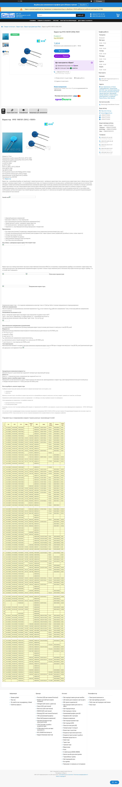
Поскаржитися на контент (66, 774)
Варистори (19, 26)
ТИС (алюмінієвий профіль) (45, 716)
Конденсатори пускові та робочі (73, 735)
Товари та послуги (44, 20)
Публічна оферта (16, 704)
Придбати (83, 5)
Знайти (79, 15)
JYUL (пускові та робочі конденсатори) (44, 725)
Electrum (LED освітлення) (45, 708)
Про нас (55, 20)
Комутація (92, 704)
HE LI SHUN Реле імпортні (44, 732)
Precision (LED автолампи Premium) (47, 697)
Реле (64, 749)
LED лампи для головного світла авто (74, 700)
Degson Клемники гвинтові (45, 735)
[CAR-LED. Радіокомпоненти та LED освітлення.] (8, 15)
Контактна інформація (68, 20)
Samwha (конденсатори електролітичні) (44, 721)
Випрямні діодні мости (69, 737)
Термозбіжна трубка (69, 757)
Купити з (59, 56)
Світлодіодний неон (69, 759)
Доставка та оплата (85, 20)
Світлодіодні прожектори (71, 720)
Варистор (8, 179)
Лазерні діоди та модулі (70, 728)
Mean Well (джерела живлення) (46, 718)
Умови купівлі (15, 697)
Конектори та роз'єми (69, 730)
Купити (63, 51)
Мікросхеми (66, 747)
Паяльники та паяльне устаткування (74, 764)
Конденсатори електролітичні (72, 732)
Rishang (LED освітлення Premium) (47, 713)
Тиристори (66, 742)
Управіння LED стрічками (70, 716)
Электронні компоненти (96, 697)
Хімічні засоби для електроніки (72, 754)
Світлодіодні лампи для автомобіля (73, 697)
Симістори (66, 740)
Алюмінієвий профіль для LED (71, 713)
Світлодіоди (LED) (68, 723)
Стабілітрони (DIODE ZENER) (71, 752)
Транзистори (67, 745)
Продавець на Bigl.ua (61, 773)
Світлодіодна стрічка (69, 711)
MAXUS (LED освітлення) (44, 711)
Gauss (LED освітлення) (44, 706)
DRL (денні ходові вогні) (70, 702)
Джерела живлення (69, 718)
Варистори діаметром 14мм (32, 26)
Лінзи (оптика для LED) (70, 725)
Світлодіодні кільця (69, 708)
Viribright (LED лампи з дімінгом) (46, 704)
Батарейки (66, 761)
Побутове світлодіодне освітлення (99, 702)
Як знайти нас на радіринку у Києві (21, 702)
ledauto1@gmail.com (106, 113)
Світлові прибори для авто (97, 700)
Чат (116, 782)
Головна (33, 20)
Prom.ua (70, 771)
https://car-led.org (106, 111)
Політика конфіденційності (81, 774)
